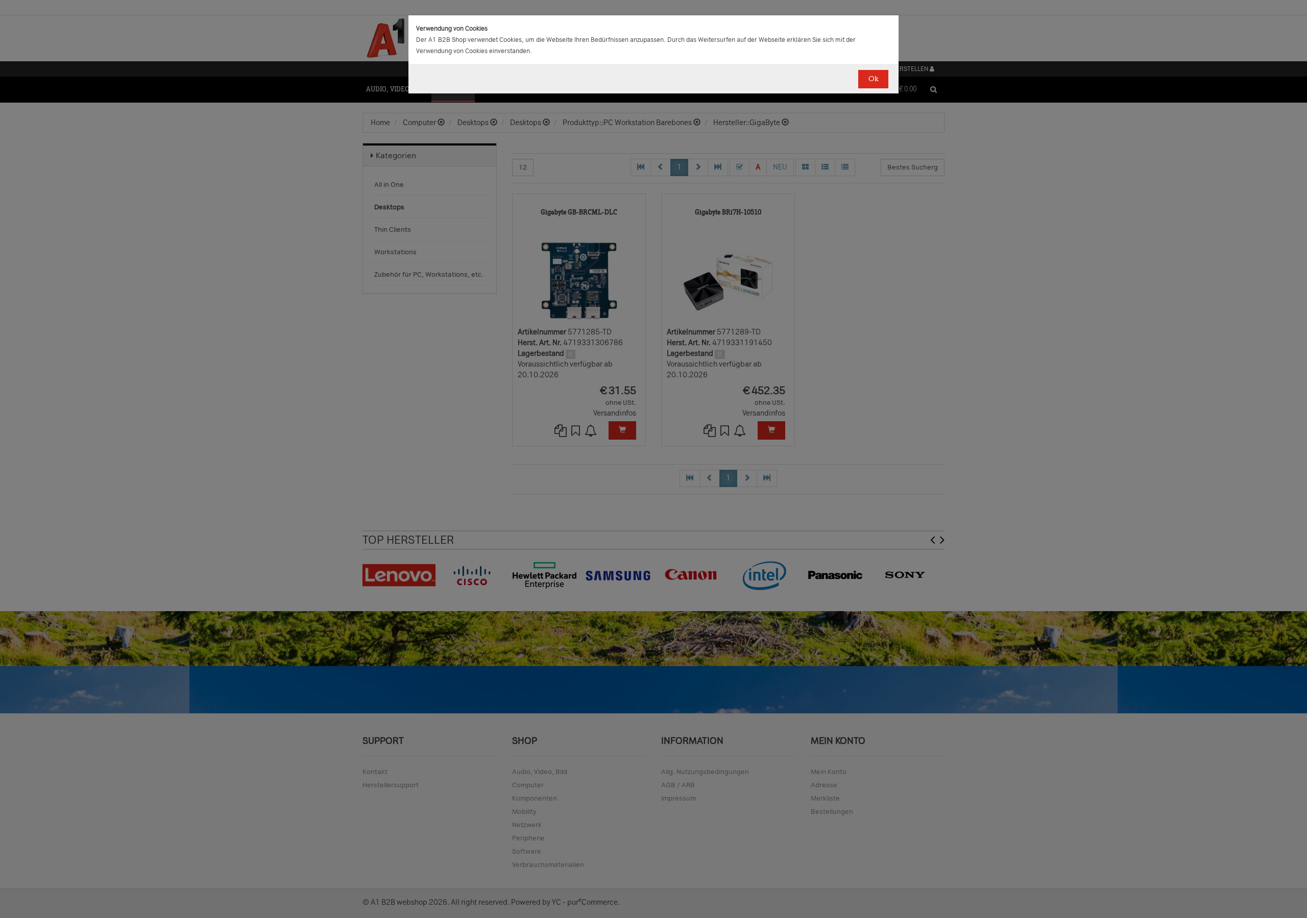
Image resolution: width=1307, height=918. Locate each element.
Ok (873, 79)
